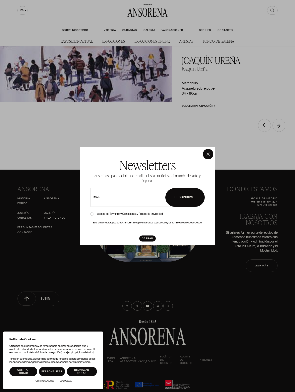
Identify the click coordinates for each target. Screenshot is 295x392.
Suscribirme (185, 197)
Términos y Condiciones (123, 214)
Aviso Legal (66, 381)
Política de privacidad (151, 214)
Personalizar (52, 371)
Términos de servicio (182, 222)
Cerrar (147, 238)
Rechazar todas (81, 371)
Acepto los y (130, 214)
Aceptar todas (23, 371)
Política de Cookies (44, 381)
